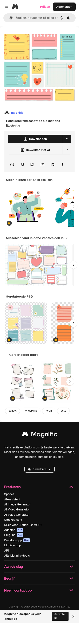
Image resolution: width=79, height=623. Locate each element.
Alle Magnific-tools (17, 555)
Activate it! (59, 616)
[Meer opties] (62, 165)
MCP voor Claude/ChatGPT (23, 525)
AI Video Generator (17, 509)
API (6, 550)
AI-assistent (12, 499)
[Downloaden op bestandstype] (67, 139)
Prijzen (45, 7)
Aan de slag (13, 566)
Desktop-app (16, 540)
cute (63, 410)
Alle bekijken (43, 180)
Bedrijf (9, 578)
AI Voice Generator (16, 515)
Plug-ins (13, 535)
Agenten (13, 530)
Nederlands (39, 469)
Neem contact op (18, 590)
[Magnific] (39, 435)
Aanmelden (64, 7)
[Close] (73, 616)
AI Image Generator (17, 504)
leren (49, 410)
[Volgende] (73, 206)
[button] (39, 469)
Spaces (9, 494)
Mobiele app (12, 545)
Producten (12, 486)
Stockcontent (13, 520)
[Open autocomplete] (9, 17)
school (12, 410)
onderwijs (31, 410)
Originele (27, 36)
